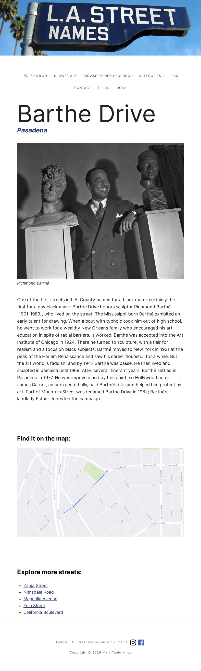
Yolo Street (34, 605)
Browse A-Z (65, 76)
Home (122, 88)
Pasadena (32, 130)
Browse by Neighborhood (108, 76)
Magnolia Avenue (40, 598)
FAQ (175, 76)
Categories (150, 76)
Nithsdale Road (39, 592)
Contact (82, 88)
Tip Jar (104, 88)
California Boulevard (43, 612)
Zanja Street (36, 585)
